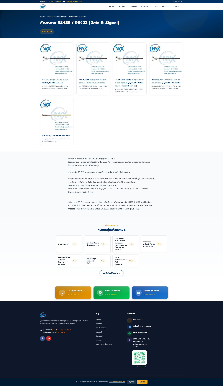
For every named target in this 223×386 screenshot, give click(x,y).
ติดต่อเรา (177, 6)
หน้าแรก (112, 6)
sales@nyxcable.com (74, 1)
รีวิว (156, 6)
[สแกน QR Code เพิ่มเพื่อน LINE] (139, 357)
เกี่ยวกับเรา (166, 6)
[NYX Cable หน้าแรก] (43, 6)
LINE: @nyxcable (140, 332)
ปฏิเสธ (131, 382)
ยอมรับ (142, 382)
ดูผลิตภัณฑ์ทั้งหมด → (111, 273)
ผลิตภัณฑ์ (122, 6)
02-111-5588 (56, 1)
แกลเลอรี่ (134, 6)
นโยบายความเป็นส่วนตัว (104, 344)
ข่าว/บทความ (146, 6)
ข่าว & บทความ (101, 328)
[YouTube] (48, 338)
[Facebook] (42, 338)
